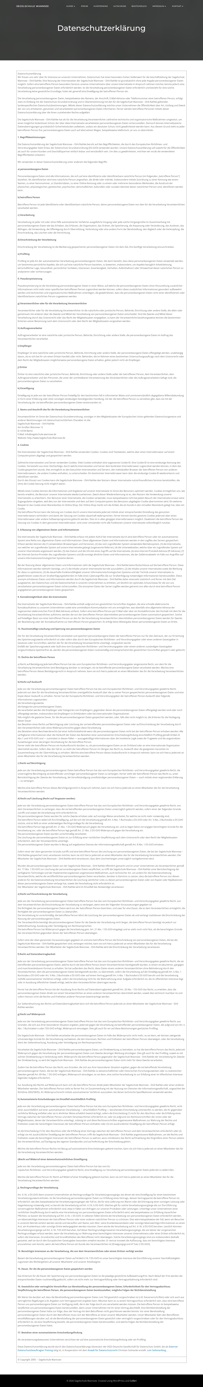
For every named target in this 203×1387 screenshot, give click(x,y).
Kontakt (176, 6)
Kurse (69, 6)
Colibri (133, 1380)
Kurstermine (101, 6)
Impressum (158, 6)
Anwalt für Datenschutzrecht (103, 1350)
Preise (84, 6)
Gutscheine (119, 6)
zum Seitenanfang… (157, 1350)
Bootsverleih (139, 6)
